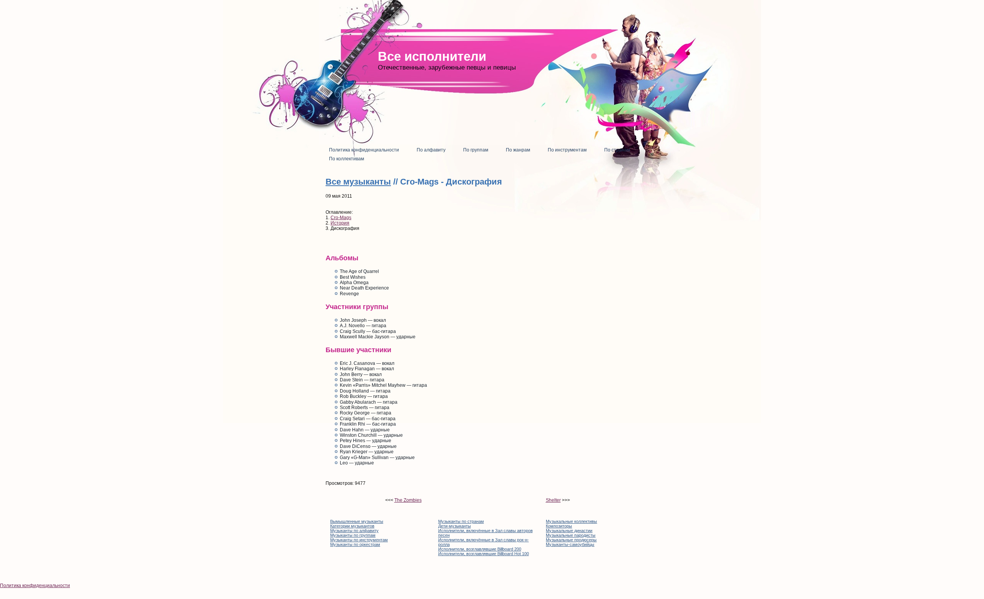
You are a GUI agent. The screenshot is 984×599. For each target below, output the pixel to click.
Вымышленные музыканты (356, 521)
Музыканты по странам (461, 521)
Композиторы (559, 526)
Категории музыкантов (352, 526)
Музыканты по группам (353, 535)
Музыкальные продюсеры (571, 539)
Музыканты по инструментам (359, 539)
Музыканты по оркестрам (355, 544)
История (340, 223)
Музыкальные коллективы (571, 521)
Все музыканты (358, 181)
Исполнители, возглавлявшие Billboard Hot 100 (483, 553)
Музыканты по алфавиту (354, 530)
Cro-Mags (341, 217)
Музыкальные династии (569, 530)
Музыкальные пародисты (570, 535)
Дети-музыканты (454, 526)
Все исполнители (432, 56)
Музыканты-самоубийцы (570, 544)
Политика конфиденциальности (35, 585)
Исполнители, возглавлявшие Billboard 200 (479, 549)
